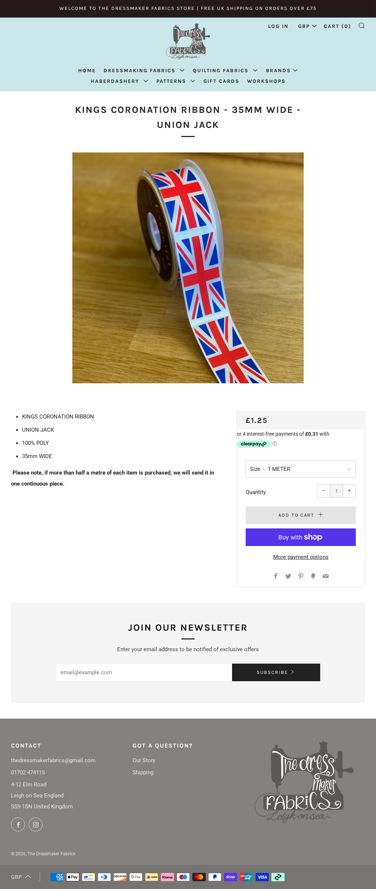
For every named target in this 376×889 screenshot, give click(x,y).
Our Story (144, 760)
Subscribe (272, 672)
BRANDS (278, 70)
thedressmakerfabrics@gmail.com (53, 760)
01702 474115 (28, 772)
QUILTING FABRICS (222, 70)
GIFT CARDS (221, 81)
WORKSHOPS (266, 81)
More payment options (301, 557)
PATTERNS (172, 81)
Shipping (143, 772)
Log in (278, 26)
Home (87, 70)
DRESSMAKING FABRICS (141, 70)
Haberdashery (116, 81)
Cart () (337, 26)
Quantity (256, 492)
